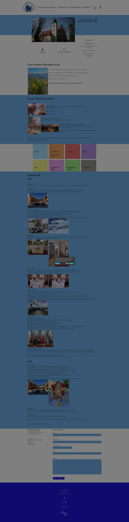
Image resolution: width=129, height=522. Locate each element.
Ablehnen (67, 263)
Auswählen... (57, 263)
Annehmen (71, 263)
